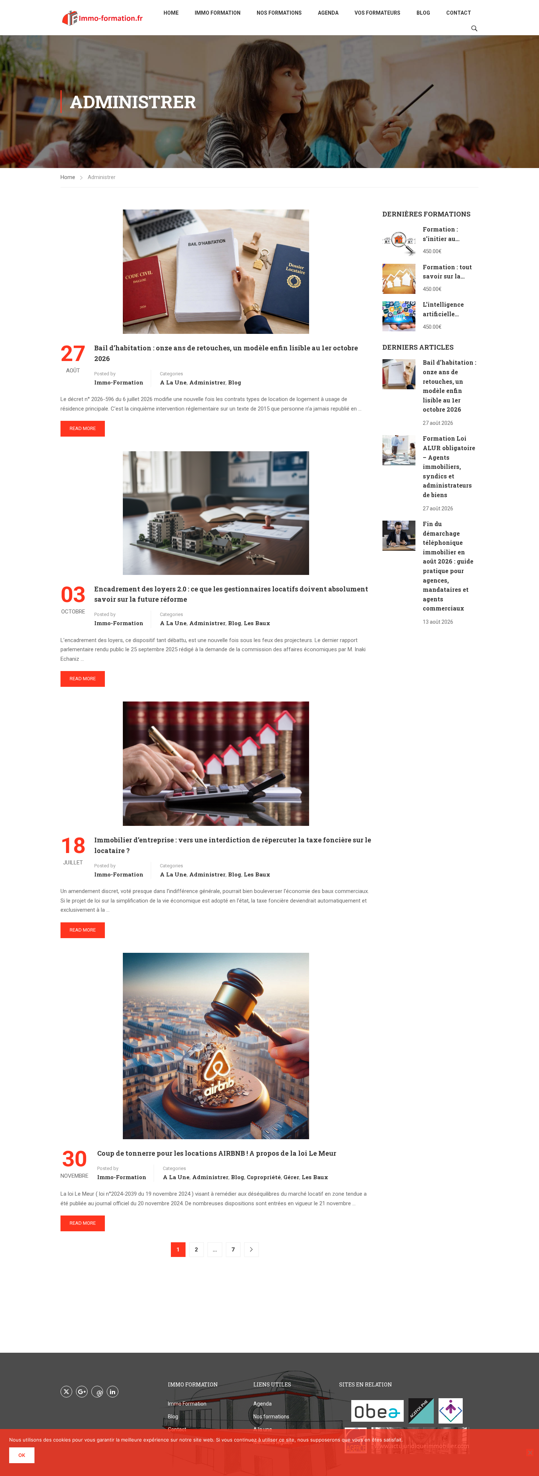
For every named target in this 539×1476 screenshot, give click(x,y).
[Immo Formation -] (102, 18)
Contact (458, 13)
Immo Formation (218, 13)
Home (171, 13)
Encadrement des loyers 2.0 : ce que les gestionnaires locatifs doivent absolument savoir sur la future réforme (231, 594)
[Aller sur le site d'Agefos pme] (421, 1411)
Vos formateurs (377, 13)
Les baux (257, 623)
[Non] (530, 1452)
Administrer (207, 382)
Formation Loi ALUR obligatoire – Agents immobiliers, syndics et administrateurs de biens (449, 466)
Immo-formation (118, 382)
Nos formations (279, 13)
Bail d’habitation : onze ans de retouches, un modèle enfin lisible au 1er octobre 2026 (226, 353)
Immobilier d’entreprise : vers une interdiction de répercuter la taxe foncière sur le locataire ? (232, 845)
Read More (83, 428)
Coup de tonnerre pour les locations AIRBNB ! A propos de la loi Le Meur (216, 1153)
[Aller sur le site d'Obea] (377, 1411)
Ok (21, 1455)
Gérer (291, 1177)
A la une (173, 382)
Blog (423, 13)
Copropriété (264, 1177)
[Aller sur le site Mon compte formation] (451, 1411)
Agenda (328, 13)
